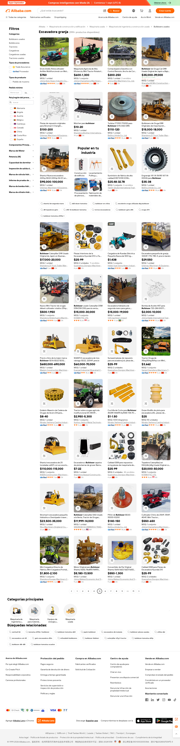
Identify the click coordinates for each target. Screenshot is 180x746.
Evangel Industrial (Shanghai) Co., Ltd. (88, 370)
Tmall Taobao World (76, 733)
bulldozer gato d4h (126, 210)
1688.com (61, 733)
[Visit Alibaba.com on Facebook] (146, 699)
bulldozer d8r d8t (18, 644)
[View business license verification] (115, 741)
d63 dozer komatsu (79, 204)
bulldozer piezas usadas (139, 632)
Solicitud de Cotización (85, 669)
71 (133, 591)
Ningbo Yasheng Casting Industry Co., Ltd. (54, 422)
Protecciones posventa (50, 680)
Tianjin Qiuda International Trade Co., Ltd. (122, 188)
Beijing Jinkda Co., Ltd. (117, 135)
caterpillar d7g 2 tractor (116, 638)
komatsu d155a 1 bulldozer (39, 632)
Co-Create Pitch (13, 669)
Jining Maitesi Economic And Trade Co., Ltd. (88, 579)
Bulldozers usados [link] (162, 27)
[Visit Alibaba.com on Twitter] (158, 699)
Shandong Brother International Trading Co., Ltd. (88, 133)
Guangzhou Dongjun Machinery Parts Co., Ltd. (88, 265)
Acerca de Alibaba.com (16, 658)
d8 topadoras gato (50, 210)
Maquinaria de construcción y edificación (67, 27)
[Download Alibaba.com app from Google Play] (164, 720)
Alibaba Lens (19, 721)
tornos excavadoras (102, 210)
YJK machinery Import (117, 318)
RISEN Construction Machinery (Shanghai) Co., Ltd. (54, 475)
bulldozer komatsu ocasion (44, 644)
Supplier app (92, 721)
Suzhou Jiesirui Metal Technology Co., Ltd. (88, 422)
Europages (131, 733)
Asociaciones (151, 688)
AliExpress (49, 733)
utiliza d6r (161, 632)
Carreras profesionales (16, 680)
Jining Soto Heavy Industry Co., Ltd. (54, 81)
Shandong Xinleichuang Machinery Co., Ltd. (54, 318)
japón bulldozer (90, 632)
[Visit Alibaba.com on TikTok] (175, 699)
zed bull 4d (16, 632)
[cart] (142, 11)
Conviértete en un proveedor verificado (158, 681)
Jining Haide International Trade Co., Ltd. (156, 318)
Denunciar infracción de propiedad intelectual (120, 689)
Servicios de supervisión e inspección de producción (51, 686)
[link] (176, 719)
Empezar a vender (153, 669)
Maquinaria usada (97, 27)
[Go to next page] (138, 591)
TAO (112, 733)
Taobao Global (101, 733)
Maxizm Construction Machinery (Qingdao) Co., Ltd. (54, 370)
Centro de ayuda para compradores (119, 665)
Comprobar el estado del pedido (159, 675)
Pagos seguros (46, 664)
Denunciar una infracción (121, 696)
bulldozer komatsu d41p (144, 638)
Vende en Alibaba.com (155, 664)
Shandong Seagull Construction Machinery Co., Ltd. (88, 475)
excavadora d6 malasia (113, 632)
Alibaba (42, 27)
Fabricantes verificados (85, 664)
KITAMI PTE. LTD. (81, 318)
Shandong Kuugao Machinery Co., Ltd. (54, 579)
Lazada (90, 733)
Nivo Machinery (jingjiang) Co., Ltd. (54, 527)
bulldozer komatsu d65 (67, 632)
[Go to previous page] (71, 591)
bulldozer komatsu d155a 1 (53, 216)
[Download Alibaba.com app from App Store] (144, 720)
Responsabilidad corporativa (18, 675)
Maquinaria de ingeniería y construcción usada (129, 27)
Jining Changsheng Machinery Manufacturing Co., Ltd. (88, 81)
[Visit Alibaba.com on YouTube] (169, 699)
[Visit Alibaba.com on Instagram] (163, 699)
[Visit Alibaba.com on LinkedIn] (152, 699)
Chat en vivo (115, 672)
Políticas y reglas (47, 693)
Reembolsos (115, 683)
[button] (104, 10)
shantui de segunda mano (53, 204)
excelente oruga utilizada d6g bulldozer (133, 204)
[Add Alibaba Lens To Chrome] (46, 720)
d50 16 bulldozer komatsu (76, 210)
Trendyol (120, 733)
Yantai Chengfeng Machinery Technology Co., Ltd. (156, 370)
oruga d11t (145, 210)
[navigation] (21, 309)
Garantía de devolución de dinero (54, 669)
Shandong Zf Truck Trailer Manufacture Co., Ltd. (156, 135)
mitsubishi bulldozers (68, 638)
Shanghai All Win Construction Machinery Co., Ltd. (156, 83)
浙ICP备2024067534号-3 (162, 742)
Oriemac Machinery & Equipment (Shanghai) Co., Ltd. (54, 135)
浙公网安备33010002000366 (136, 742)
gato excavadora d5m (43, 638)
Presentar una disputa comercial (124, 677)
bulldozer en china (102, 204)
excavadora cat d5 (19, 638)
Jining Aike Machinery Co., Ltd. (121, 81)
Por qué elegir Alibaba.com (17, 664)
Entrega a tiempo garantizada (53, 675)
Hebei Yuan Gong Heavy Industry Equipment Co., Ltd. (122, 265)
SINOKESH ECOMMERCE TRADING (88, 527)
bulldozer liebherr (92, 638)
